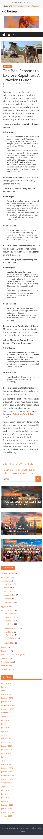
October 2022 (6, 816)
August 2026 (6, 683)
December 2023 (7, 775)
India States (8, 632)
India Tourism (6, 610)
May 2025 (5, 731)
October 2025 (6, 713)
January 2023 (6, 808)
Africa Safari (6, 577)
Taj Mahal (8, 521)
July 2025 (4, 724)
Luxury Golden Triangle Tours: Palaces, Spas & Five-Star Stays (21, 500)
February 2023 (7, 805)
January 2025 (6, 746)
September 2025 (7, 716)
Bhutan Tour (9, 591)
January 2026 (6, 702)
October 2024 (6, 749)
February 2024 (7, 768)
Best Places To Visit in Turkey (19, 464)
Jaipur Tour (5, 651)
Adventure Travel (8, 573)
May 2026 (5, 690)
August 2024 (6, 753)
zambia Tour (6, 669)
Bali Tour (7, 587)
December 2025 (7, 705)
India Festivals (9, 541)
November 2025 (7, 709)
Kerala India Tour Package (11, 654)
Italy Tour (5, 647)
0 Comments (33, 84)
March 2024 (6, 764)
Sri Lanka (7, 599)
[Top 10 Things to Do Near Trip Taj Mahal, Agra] (21, 514)
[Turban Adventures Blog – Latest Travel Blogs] (4, 34)
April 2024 (5, 761)
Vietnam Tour (6, 666)
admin (23, 84)
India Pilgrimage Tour (12, 628)
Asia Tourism (6, 581)
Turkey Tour (6, 658)
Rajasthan (7, 66)
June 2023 (5, 797)
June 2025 (5, 727)
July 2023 (4, 794)
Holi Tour (9, 624)
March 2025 (6, 738)
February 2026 (7, 698)
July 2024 (4, 757)
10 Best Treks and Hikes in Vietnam (24, 6)
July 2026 (4, 687)
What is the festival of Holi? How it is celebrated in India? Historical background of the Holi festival (21, 550)
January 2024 (6, 772)
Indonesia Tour (10, 595)
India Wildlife (9, 643)
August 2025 (6, 720)
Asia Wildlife (9, 584)
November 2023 (7, 779)
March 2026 (6, 694)
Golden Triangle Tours (12, 494)
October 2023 (6, 783)
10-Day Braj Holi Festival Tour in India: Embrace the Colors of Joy (20, 471)
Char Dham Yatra (10, 613)
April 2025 (5, 735)
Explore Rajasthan (11, 87)
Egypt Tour (5, 607)
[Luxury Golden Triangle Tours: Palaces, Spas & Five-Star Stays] (21, 487)
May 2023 (5, 801)
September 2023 (7, 786)
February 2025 (7, 742)
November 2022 (7, 812)
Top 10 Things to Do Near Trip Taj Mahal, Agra (21, 526)
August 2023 (6, 790)
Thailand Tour (9, 602)
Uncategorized (7, 662)
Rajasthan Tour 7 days (23, 414)
